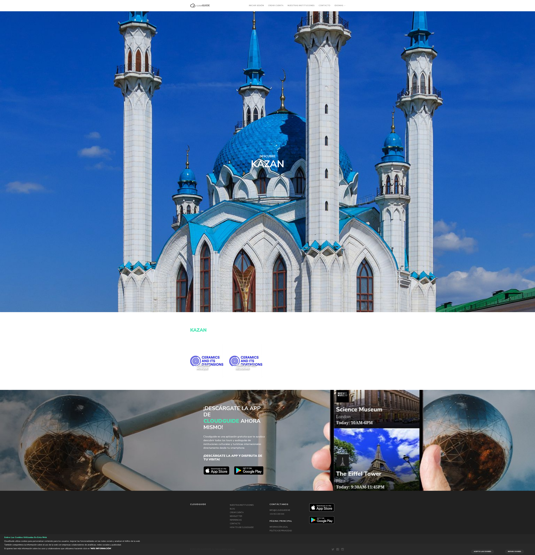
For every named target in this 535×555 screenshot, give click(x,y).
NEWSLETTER (236, 516)
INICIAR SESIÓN (256, 5)
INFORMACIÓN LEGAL (279, 527)
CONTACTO (324, 5)
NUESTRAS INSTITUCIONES (301, 5)
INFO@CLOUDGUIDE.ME (280, 510)
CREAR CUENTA (275, 5)
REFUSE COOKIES (514, 551)
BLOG (232, 509)
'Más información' (100, 548)
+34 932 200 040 (277, 514)
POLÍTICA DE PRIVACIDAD (281, 531)
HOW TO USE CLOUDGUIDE (242, 527)
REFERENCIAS (236, 520)
